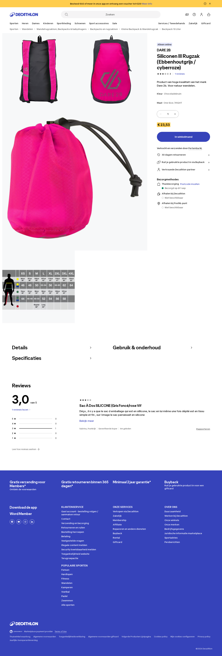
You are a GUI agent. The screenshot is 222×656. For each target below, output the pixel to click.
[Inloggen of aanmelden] (201, 14)
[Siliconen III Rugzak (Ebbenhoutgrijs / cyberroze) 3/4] (74, 178)
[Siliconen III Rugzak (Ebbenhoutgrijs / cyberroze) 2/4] (38, 69)
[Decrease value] (160, 114)
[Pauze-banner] (205, 3)
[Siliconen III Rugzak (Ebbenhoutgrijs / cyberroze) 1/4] (111, 69)
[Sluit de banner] (210, 3)
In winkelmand (183, 136)
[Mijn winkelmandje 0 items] (208, 14)
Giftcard (206, 23)
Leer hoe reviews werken (24, 449)
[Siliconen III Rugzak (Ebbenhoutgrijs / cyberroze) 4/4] (38, 287)
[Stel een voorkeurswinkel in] (187, 14)
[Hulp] (194, 14)
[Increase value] (175, 114)
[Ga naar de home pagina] (24, 14)
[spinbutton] (167, 114)
